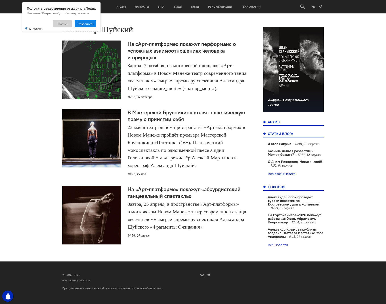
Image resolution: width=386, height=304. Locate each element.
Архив (121, 6)
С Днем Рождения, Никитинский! (295, 161)
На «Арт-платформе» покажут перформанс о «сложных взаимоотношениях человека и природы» (182, 51)
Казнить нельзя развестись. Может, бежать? (290, 153)
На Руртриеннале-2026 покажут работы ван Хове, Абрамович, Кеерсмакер (294, 218)
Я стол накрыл (279, 143)
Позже (62, 23)
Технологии (251, 6)
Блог (161, 6)
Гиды (178, 6)
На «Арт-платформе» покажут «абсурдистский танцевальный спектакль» (184, 192)
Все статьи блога (282, 173)
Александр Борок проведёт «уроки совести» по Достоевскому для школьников (293, 200)
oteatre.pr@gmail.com (76, 280)
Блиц (195, 6)
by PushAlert (35, 28)
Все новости (278, 245)
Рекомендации (220, 6)
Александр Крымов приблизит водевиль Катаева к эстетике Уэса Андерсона (295, 233)
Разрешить (85, 23)
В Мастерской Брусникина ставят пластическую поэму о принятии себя (186, 115)
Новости (142, 6)
